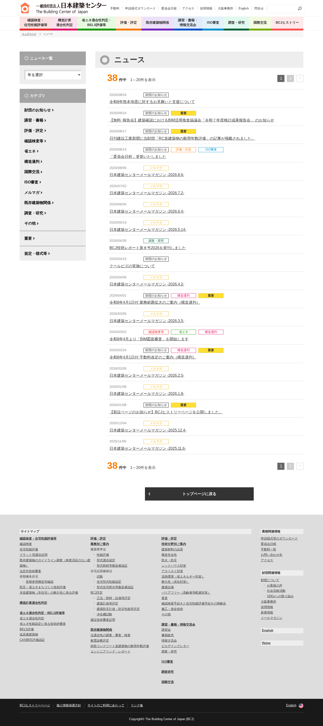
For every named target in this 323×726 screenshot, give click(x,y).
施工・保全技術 (172, 609)
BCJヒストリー (287, 22)
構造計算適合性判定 (33, 603)
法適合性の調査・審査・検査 (111, 635)
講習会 (166, 629)
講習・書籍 (33, 120)
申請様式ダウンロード (140, 8)
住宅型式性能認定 (109, 581)
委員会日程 (169, 8)
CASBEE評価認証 (32, 640)
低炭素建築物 (29, 634)
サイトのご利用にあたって (105, 705)
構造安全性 (169, 555)
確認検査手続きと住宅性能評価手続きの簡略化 (194, 603)
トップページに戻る (199, 494)
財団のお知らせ (37, 110)
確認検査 (26, 544)
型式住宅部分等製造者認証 (115, 587)
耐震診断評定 (100, 640)
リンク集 (137, 705)
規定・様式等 (35, 253)
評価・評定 (33, 131)
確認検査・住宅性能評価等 (38, 538)
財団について (270, 580)
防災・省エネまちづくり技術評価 (43, 587)
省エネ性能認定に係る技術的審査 (43, 624)
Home (266, 643)
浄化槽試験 (104, 614)
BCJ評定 (97, 592)
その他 (30, 223)
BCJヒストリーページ (35, 705)
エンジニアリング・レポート (111, 651)
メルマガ (31, 192)
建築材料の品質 (172, 549)
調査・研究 (236, 22)
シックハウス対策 (174, 565)
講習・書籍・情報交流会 (178, 624)
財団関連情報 (271, 573)
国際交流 (260, 22)
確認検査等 (33, 141)
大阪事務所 (225, 8)
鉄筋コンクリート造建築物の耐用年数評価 (120, 646)
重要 (28, 238)
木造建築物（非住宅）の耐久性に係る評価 (49, 592)
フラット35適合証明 (34, 555)
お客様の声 (274, 585)
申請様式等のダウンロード (279, 538)
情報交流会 (169, 640)
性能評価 (103, 555)
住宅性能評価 (29, 549)
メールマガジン (271, 618)
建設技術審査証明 (103, 620)
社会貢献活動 (276, 590)
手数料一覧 (268, 549)
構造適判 (31, 162)
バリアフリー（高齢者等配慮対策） (186, 592)
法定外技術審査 (30, 571)
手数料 (114, 8)
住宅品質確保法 (101, 571)
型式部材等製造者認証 (112, 565)
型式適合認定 (106, 560)
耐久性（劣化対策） (175, 581)
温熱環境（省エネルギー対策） (183, 576)
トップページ (29, 34)
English (244, 8)
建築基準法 (98, 549)
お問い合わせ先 (271, 555)
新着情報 (267, 612)
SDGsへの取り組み (280, 596)
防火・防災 (169, 560)
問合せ (259, 8)
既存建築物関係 (37, 203)
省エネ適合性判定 (32, 618)
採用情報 (206, 8)
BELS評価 (27, 629)
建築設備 (168, 587)
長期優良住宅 (29, 576)
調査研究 (168, 672)
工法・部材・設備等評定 (114, 598)
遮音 (165, 598)
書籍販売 (168, 635)
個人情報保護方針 (69, 705)
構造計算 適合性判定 (64, 22)
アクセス (188, 8)
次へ (299, 78)
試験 (100, 576)
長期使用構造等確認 (39, 581)
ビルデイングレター (175, 646)
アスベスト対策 (172, 571)
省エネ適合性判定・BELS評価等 (42, 613)
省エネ (30, 151)
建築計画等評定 (107, 603)
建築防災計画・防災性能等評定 (118, 609)
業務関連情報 (271, 531)
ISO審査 (31, 182)
